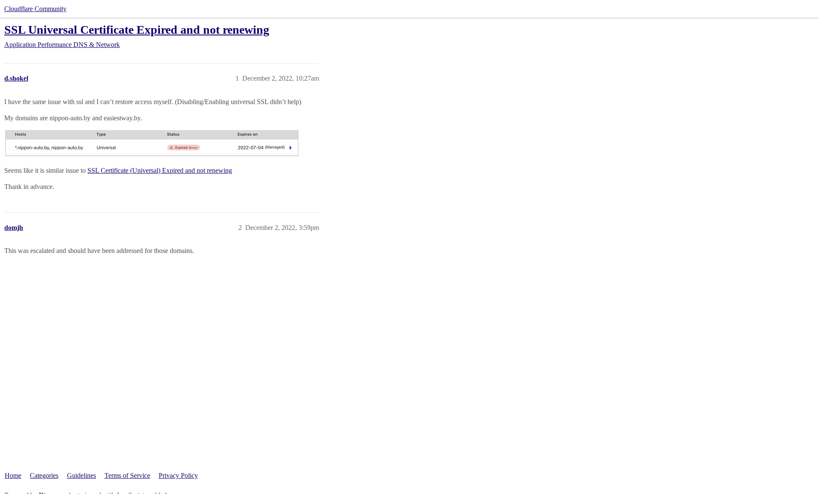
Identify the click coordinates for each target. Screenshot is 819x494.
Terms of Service (127, 475)
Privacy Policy (178, 475)
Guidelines (81, 475)
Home (13, 475)
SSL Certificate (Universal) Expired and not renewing (159, 170)
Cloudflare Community (35, 8)
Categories (44, 475)
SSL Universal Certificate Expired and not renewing (136, 29)
